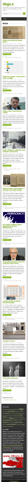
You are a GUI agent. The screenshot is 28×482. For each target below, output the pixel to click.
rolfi (17, 424)
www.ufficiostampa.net (14, 481)
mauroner (20, 420)
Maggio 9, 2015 (13, 304)
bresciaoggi (9, 318)
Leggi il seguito (7, 54)
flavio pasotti (10, 280)
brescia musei (5, 411)
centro (5, 93)
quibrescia (13, 319)
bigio (5, 318)
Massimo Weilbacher (14, 420)
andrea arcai (6, 207)
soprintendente (5, 426)
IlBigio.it (8, 4)
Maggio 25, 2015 (13, 191)
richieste (14, 168)
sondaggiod (20, 93)
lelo (14, 280)
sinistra (15, 93)
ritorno (20, 57)
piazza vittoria (15, 57)
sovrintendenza (10, 426)
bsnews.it (14, 318)
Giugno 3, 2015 (13, 153)
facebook (6, 168)
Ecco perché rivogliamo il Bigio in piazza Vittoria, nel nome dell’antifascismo (12, 226)
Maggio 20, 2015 (13, 229)
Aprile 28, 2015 (13, 379)
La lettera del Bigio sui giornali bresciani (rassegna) (11, 301)
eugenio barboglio (16, 415)
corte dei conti (22, 413)
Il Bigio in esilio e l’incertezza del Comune (12, 111)
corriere (18, 318)
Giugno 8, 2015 (13, 114)
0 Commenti (19, 43)
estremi (12, 93)
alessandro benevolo (8, 243)
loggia (16, 128)
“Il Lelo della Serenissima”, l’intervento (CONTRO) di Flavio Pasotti (14, 262)
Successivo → (14, 399)
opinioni (19, 128)
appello (20, 243)
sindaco (18, 168)
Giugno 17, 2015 (13, 79)
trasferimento (7, 170)
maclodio (10, 168)
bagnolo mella (12, 409)
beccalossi (17, 409)
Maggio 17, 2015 (13, 265)
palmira (8, 422)
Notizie (5, 56)
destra (8, 93)
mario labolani (18, 207)
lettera (9, 244)
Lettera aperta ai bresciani (10, 378)
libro (14, 207)
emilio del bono (7, 415)
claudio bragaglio (7, 128)
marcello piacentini (10, 358)
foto (5, 358)
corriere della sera (8, 57)
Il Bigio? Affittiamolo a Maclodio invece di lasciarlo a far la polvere (14, 150)
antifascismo (16, 243)
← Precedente (6, 399)
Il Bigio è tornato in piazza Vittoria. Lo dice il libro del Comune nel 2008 (14, 189)
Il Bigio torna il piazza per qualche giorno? (12, 41)
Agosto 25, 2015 (13, 43)
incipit (11, 207)
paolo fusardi (17, 358)
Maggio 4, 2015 (13, 342)
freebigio (6, 393)
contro (13, 128)
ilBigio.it (7, 43)
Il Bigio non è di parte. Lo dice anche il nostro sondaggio (14, 77)
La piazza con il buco (9, 341)
